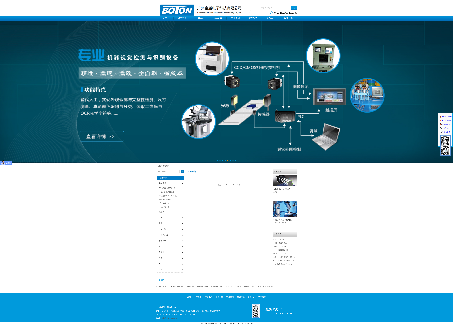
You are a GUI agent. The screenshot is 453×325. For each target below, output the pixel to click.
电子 (171, 223)
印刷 (171, 270)
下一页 (232, 185)
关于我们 (198, 297)
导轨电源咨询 (446, 132)
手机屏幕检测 (164, 207)
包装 (171, 258)
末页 (219, 185)
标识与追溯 (171, 235)
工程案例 (230, 297)
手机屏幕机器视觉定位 (167, 188)
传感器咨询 (445, 128)
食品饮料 (171, 241)
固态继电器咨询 (447, 116)
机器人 (171, 212)
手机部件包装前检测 (166, 192)
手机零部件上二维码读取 (168, 196)
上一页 (225, 185)
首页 (159, 166)
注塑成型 (171, 229)
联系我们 (262, 297)
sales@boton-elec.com (169, 318)
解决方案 (219, 297)
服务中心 (251, 297)
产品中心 (208, 297)
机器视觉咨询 (446, 124)
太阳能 (171, 252)
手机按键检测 (164, 203)
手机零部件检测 (165, 199)
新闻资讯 (241, 297)
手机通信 (171, 183)
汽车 (171, 218)
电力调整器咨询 (447, 120)
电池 (171, 247)
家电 (171, 264)
